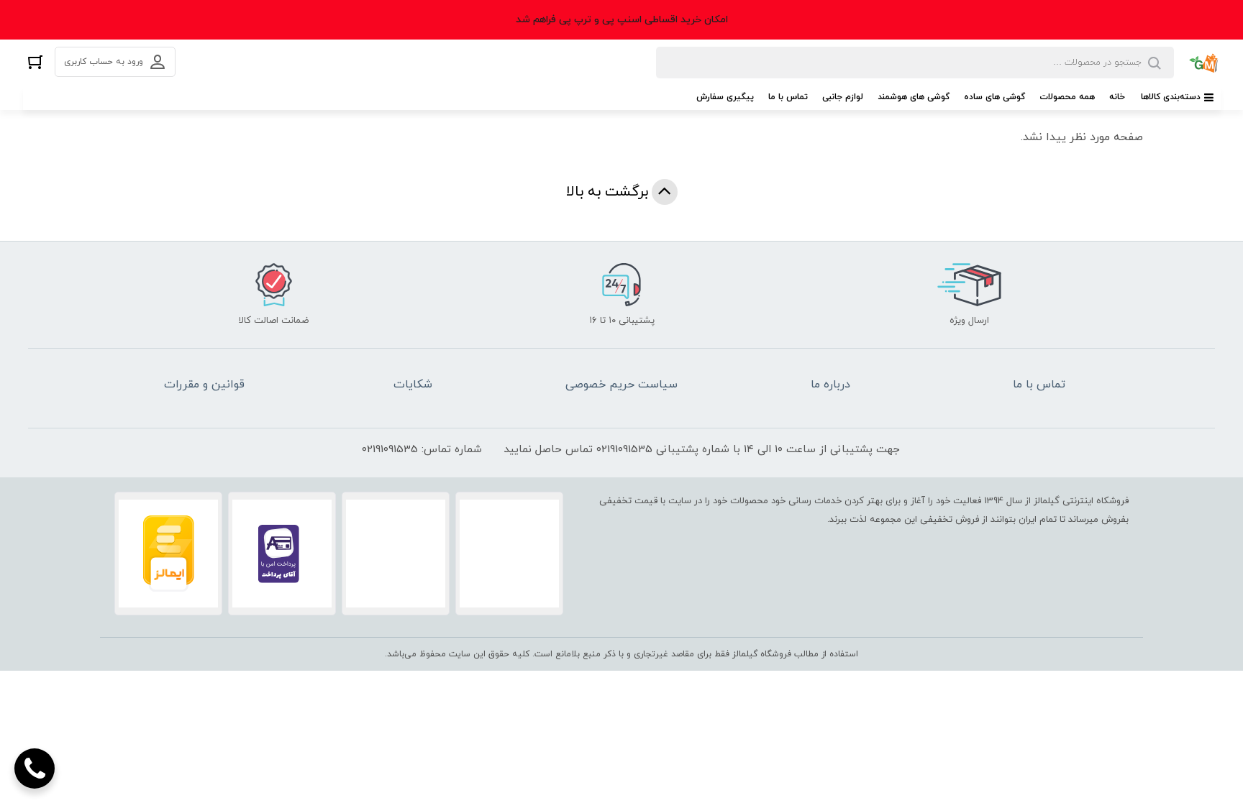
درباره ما (830, 385)
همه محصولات (1067, 97)
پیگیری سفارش (725, 97)
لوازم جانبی (842, 97)
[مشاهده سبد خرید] (35, 61)
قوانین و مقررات (204, 385)
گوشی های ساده (994, 97)
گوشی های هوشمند (914, 97)
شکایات (412, 385)
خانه (1117, 97)
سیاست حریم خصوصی (621, 385)
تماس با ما (788, 97)
